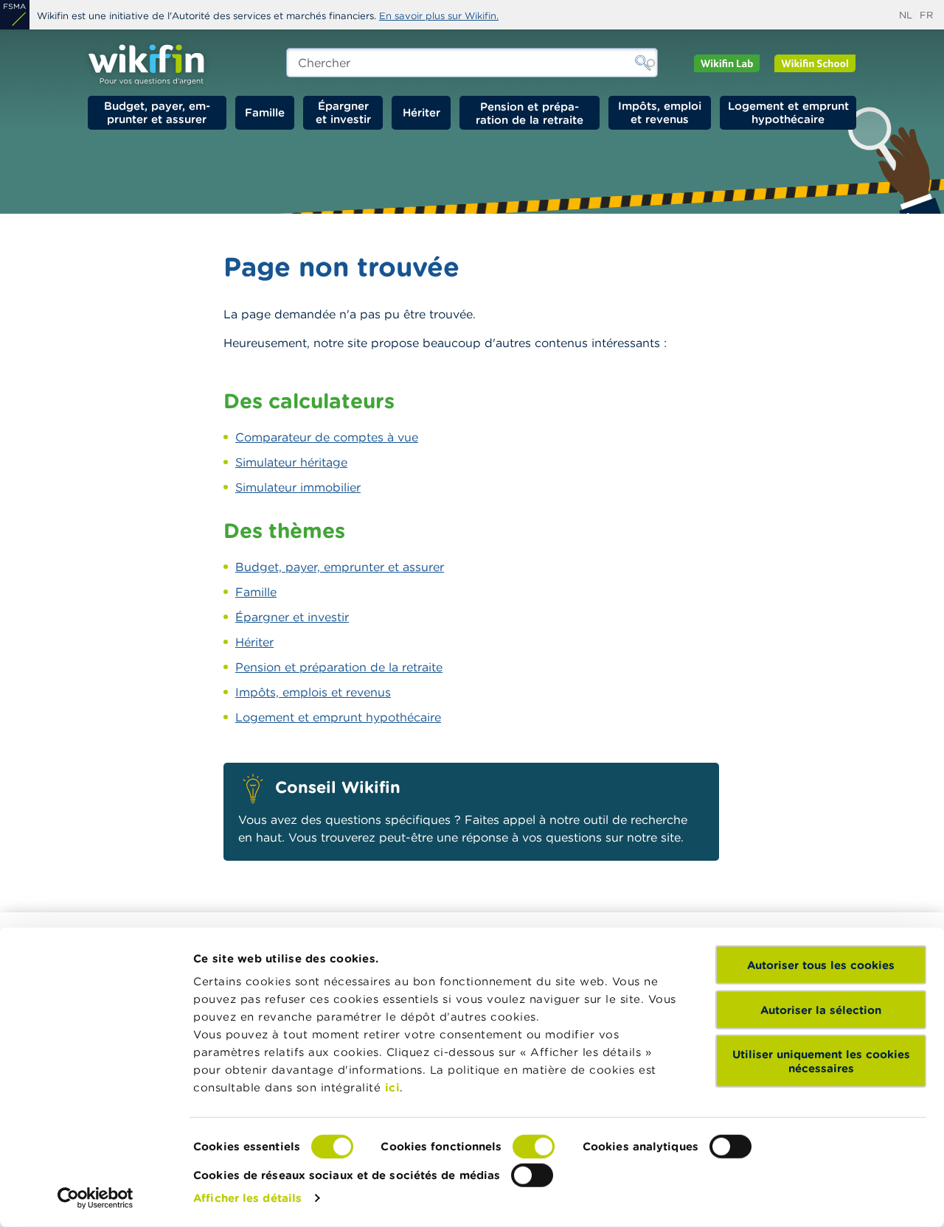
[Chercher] (643, 62)
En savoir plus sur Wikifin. (439, 16)
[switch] (534, 1146)
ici (392, 1087)
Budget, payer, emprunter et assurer (157, 112)
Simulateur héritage (291, 462)
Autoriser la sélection (820, 1009)
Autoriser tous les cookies (821, 965)
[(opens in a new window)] (15, 14)
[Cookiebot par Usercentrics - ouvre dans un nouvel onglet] (95, 1198)
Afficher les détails (247, 1198)
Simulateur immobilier (298, 487)
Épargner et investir (343, 112)
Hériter (421, 112)
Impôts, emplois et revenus (313, 692)
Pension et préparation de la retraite (529, 113)
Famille (265, 112)
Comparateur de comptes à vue (326, 437)
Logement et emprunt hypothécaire (788, 112)
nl (905, 15)
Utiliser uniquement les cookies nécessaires (821, 1061)
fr (926, 15)
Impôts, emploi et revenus (659, 112)
